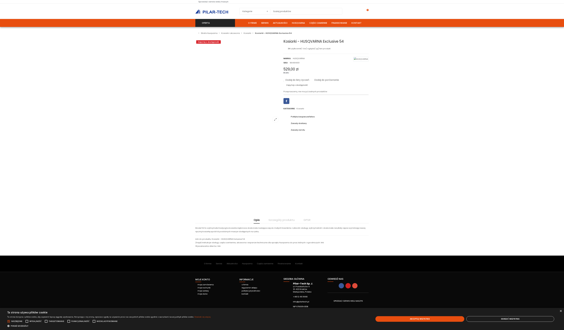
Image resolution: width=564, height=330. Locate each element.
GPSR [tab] (306, 220)
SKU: (285, 62)
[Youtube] (348, 285)
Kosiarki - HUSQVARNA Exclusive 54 (228, 239)
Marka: (287, 58)
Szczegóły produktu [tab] (281, 220)
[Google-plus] (354, 285)
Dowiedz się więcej (202, 317)
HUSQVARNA (299, 58)
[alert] (282, 319)
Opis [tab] (257, 220)
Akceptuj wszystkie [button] (420, 319)
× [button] (561, 311)
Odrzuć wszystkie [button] (510, 319)
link (322, 242)
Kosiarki (300, 108)
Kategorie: (289, 108)
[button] (109, 326)
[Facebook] (341, 285)
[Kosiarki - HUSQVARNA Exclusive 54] (238, 122)
